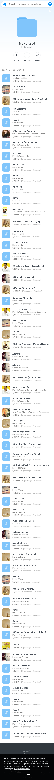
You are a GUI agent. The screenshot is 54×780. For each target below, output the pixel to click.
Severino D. (28, 47)
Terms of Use (27, 751)
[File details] (27, 78)
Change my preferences (22, 769)
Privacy (27, 754)
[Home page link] (5, 4)
